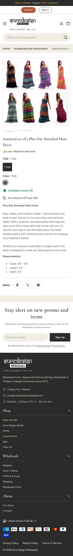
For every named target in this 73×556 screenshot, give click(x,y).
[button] (5, 3)
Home (6, 48)
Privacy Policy (11, 543)
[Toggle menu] (5, 24)
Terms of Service (51, 543)
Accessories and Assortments (31, 48)
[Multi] (5, 182)
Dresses (11, 131)
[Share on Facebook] (17, 285)
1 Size (7, 167)
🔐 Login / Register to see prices (19, 151)
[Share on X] (28, 285)
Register (28, 10)
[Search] (65, 37)
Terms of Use (44, 346)
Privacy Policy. (58, 346)
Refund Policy (30, 543)
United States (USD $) (20, 520)
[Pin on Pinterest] (38, 285)
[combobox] (36, 37)
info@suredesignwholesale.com (25, 395)
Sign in (45, 10)
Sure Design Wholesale (25, 549)
